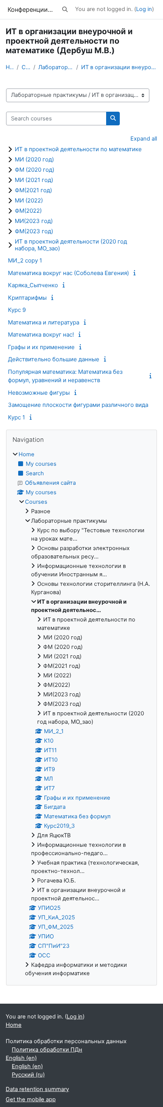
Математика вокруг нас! (41, 334)
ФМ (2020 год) (34, 169)
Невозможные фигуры (39, 392)
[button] (65, 9)
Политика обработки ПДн (47, 1049)
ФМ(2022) (28, 210)
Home (10, 67)
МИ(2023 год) (34, 221)
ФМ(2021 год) (33, 190)
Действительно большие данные (53, 359)
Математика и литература (43, 322)
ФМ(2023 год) (34, 231)
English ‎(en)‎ (21, 1058)
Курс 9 (17, 309)
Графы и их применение (41, 347)
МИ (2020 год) (34, 159)
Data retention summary (37, 1089)
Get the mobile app (31, 1099)
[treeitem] (81, 714)
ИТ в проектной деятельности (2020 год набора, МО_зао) (71, 245)
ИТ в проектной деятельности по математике (78, 149)
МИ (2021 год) (34, 179)
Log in (144, 9)
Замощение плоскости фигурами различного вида (78, 404)
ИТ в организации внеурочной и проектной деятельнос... (119, 67)
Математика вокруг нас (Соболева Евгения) (68, 273)
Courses (26, 67)
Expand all (143, 138)
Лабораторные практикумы (56, 67)
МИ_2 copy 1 (25, 260)
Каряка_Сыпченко (33, 285)
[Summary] (136, 272)
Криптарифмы (27, 297)
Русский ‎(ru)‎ (28, 1074)
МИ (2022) (29, 200)
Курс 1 (16, 417)
